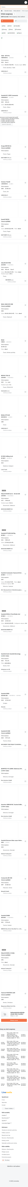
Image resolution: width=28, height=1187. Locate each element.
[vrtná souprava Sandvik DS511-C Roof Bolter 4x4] (14, 604)
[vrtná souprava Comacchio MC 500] (14, 867)
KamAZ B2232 (5, 219)
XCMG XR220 (2, 1078)
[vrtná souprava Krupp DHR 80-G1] (14, 135)
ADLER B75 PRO (6, 263)
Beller (2, 340)
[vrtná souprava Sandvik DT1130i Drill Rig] (14, 523)
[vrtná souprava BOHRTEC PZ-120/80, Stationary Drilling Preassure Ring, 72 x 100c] (14, 758)
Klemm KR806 (2, 1064)
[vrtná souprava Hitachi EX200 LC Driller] (14, 943)
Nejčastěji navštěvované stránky (9, 1143)
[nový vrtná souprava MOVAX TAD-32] (14, 365)
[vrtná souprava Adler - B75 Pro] (14, 45)
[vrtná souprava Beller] (14, 329)
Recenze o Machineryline (8, 1137)
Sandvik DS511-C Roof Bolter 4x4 (10, 614)
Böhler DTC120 (5, 415)
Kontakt (3, 1105)
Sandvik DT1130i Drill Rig (8, 533)
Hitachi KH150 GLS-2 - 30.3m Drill (10, 493)
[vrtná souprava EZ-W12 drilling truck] (14, 446)
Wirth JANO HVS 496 (7, 304)
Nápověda (4, 1102)
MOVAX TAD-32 (5, 375)
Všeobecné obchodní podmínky (9, 1130)
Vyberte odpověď (6, 124)
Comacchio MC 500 (6, 878)
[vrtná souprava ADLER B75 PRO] (14, 252)
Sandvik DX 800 (5, 731)
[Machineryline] (2, 11)
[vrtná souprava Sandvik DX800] (14, 905)
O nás (3, 1099)
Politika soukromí (6, 1132)
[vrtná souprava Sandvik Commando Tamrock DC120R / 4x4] (14, 562)
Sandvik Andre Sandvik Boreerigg (10, 654)
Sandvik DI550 (5, 693)
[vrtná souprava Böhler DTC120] (14, 405)
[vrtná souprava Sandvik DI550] (14, 683)
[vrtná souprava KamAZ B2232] (14, 209)
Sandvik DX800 (5, 915)
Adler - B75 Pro (5, 55)
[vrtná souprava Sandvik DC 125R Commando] (14, 85)
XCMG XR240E (3, 1043)
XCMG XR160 (2, 1071)
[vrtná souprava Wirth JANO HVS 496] (14, 294)
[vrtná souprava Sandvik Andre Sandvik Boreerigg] (14, 643)
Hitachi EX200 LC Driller (8, 953)
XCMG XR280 (2, 1035)
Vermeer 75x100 (5, 182)
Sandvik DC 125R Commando (9, 95)
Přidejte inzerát (14, 1020)
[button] (26, 2)
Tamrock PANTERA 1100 (8, 992)
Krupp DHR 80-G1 (6, 146)
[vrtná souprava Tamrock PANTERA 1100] (14, 982)
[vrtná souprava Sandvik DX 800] (14, 721)
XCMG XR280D (3, 1057)
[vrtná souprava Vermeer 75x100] (14, 171)
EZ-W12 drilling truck (7, 456)
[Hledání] (25, 7)
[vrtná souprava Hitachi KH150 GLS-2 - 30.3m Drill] (14, 483)
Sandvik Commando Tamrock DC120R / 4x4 (13, 573)
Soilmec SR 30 (3, 1084)
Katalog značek (5, 1140)
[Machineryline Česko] (10, 2)
